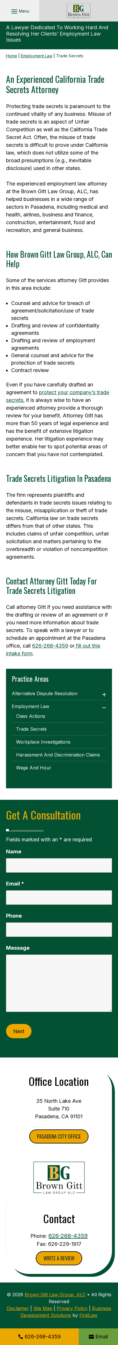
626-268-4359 (43, 1337)
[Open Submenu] (104, 694)
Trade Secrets (31, 729)
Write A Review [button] (59, 1258)
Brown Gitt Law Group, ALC (55, 1294)
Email (101, 1337)
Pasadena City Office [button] (59, 1136)
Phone (14, 916)
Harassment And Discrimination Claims (58, 755)
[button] (20, 10)
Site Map (42, 1308)
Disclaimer (18, 1308)
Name (13, 852)
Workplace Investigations (43, 742)
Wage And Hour (33, 768)
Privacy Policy (72, 1308)
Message (18, 948)
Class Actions (30, 716)
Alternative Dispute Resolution (44, 693)
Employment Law (30, 706)
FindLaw (88, 1315)
